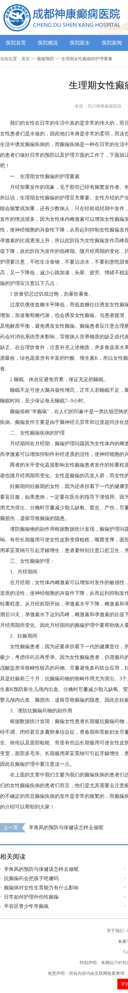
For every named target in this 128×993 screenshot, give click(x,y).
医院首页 (16, 43)
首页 (25, 58)
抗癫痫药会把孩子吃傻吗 (31, 878)
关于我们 (115, 930)
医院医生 (80, 43)
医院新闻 (112, 43)
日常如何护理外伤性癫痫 (31, 897)
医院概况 (48, 43)
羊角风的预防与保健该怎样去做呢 (66, 827)
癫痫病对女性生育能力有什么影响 (41, 887)
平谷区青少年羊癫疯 (26, 906)
